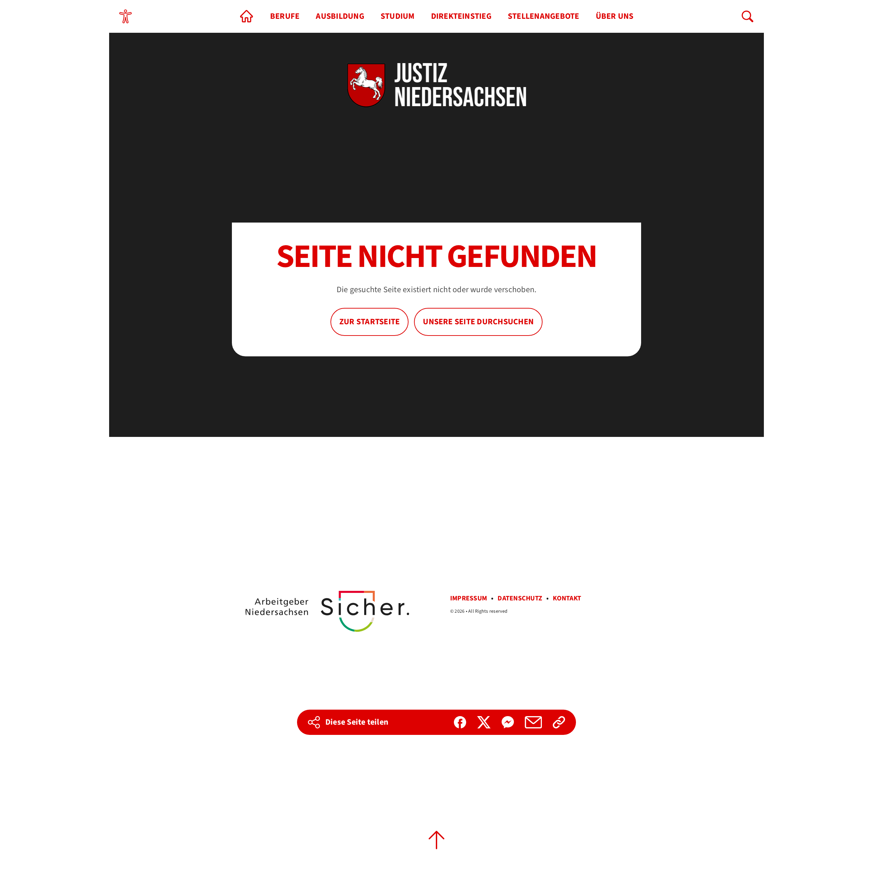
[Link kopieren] (559, 722)
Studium (398, 16)
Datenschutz (520, 598)
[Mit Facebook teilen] (460, 722)
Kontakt (567, 598)
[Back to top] (436, 840)
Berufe (284, 16)
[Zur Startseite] (247, 16)
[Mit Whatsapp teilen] (508, 722)
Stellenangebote (543, 16)
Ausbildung (340, 16)
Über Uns (615, 16)
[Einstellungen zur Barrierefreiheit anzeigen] (125, 16)
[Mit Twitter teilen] (484, 722)
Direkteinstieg (461, 16)
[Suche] (747, 16)
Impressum (468, 598)
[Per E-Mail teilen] (533, 722)
